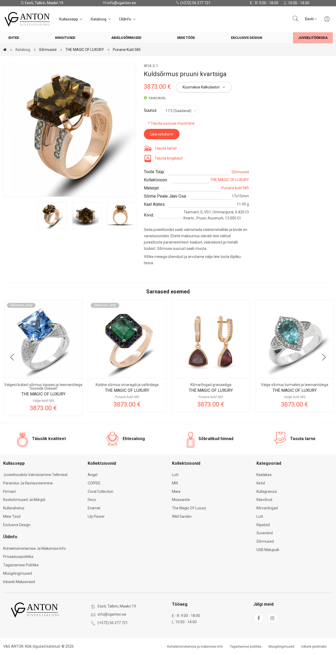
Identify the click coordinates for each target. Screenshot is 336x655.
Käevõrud (264, 500)
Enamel (94, 508)
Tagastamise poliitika (21, 565)
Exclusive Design (246, 38)
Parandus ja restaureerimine (28, 483)
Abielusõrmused (126, 38)
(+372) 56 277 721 (195, 3)
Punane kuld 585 (127, 49)
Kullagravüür (266, 491)
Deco (92, 500)
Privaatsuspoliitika (18, 556)
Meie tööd (186, 38)
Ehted (13, 38)
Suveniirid (264, 533)
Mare (176, 491)
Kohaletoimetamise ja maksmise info (34, 548)
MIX (175, 483)
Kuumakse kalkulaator (201, 87)
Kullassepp (69, 19)
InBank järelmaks (314, 646)
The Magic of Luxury (189, 508)
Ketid (260, 483)
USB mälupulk (267, 550)
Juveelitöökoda (313, 38)
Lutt (175, 475)
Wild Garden (182, 516)
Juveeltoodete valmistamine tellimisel (35, 475)
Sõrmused (47, 49)
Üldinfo (125, 19)
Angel (92, 475)
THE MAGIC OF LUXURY (84, 49)
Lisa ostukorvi (161, 134)
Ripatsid (263, 525)
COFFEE (94, 483)
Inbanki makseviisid (19, 582)
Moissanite (181, 500)
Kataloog (99, 19)
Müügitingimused (17, 573)
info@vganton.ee (121, 3)
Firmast (9, 491)
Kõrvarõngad (267, 508)
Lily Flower (96, 516)
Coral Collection (100, 491)
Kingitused (65, 38)
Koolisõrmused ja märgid (24, 500)
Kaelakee (264, 475)
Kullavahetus (13, 508)
